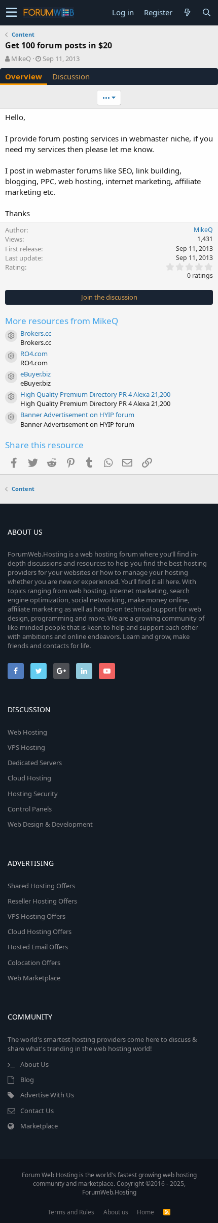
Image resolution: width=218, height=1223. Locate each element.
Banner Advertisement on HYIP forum (77, 414)
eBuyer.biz (35, 373)
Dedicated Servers (35, 762)
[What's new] (187, 12)
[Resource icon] (11, 336)
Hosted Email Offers (38, 946)
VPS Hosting (26, 747)
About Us (34, 1064)
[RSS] (166, 1212)
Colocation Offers (34, 962)
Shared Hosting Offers (41, 885)
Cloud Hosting (29, 777)
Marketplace (39, 1125)
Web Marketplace (34, 977)
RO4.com (34, 353)
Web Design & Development (50, 824)
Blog (27, 1079)
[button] (11, 12)
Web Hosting (27, 732)
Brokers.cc (35, 333)
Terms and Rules (71, 1212)
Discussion (71, 76)
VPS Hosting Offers (36, 916)
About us (115, 1212)
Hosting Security (33, 793)
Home (145, 1212)
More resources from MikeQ (61, 321)
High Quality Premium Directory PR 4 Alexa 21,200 (95, 394)
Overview (23, 76)
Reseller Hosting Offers (42, 901)
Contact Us (37, 1110)
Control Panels (30, 808)
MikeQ (21, 58)
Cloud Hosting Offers (39, 931)
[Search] (206, 12)
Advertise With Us (47, 1094)
